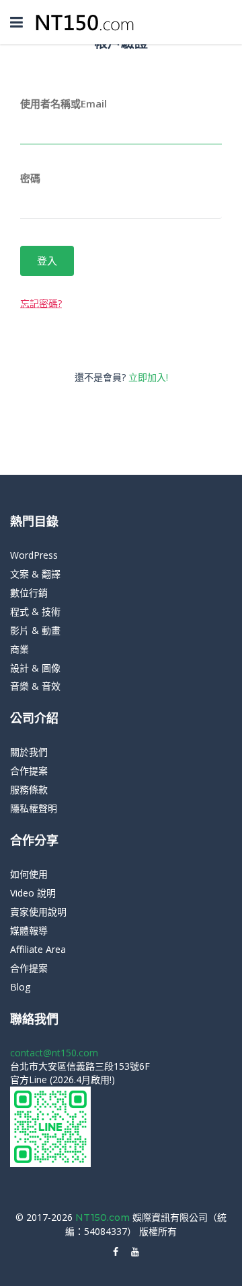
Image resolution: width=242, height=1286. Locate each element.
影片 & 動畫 (35, 630)
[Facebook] (115, 1251)
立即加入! (148, 377)
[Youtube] (135, 1251)
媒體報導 (29, 930)
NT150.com (103, 1217)
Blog (20, 986)
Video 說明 (33, 892)
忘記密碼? (41, 303)
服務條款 (29, 789)
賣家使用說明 (38, 911)
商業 (19, 649)
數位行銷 (29, 592)
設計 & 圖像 (35, 667)
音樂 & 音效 (35, 686)
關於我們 (29, 751)
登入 (47, 261)
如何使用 (29, 874)
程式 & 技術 (35, 611)
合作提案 (29, 770)
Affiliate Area (38, 949)
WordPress (34, 555)
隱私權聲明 (33, 808)
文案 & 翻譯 (35, 573)
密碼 (30, 178)
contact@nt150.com (54, 1052)
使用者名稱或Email (63, 103)
